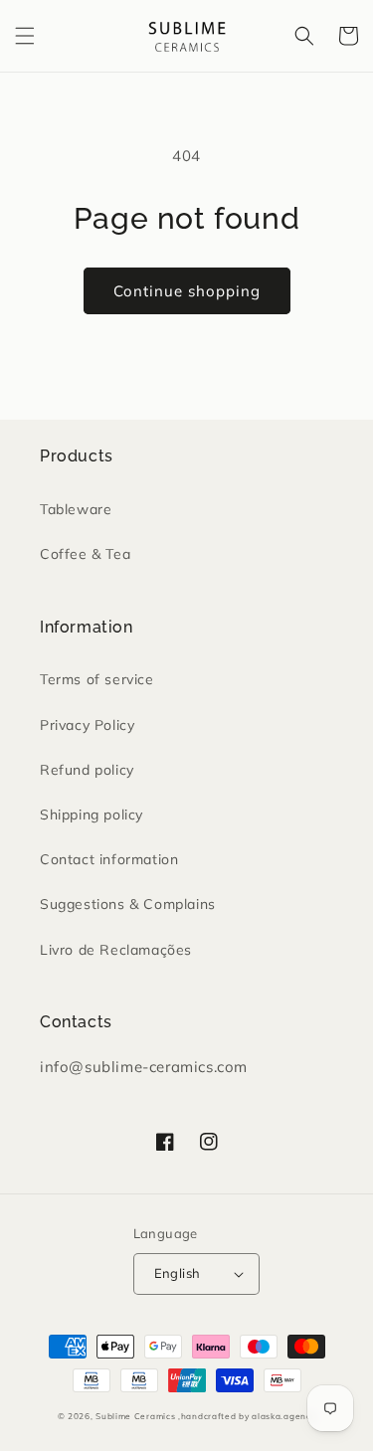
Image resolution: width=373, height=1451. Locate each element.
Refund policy (87, 770)
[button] (25, 36)
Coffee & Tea (85, 554)
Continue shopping (187, 290)
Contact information (109, 859)
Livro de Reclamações (116, 950)
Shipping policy (91, 814)
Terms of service (97, 679)
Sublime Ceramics (136, 1416)
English (177, 1273)
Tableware (75, 509)
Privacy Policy (87, 725)
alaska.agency (283, 1416)
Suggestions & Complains (128, 904)
